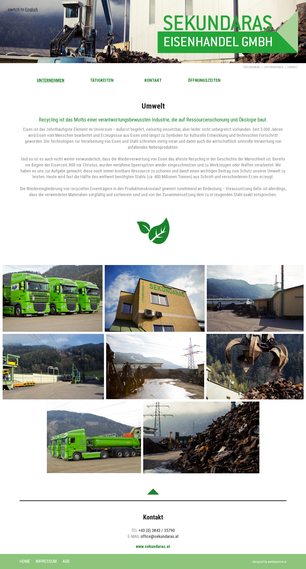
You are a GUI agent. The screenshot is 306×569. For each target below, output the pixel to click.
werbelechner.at (277, 561)
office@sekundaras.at (160, 536)
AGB (66, 561)
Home (25, 561)
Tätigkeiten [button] (102, 80)
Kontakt (153, 517)
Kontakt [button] (153, 80)
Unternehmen (274, 67)
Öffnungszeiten (204, 80)
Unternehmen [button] (50, 80)
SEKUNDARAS (251, 67)
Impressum (46, 561)
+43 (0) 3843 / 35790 (156, 530)
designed (258, 561)
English (31, 9)
